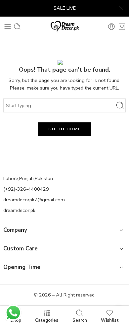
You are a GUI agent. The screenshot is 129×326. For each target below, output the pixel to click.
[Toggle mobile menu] (7, 27)
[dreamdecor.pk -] (65, 26)
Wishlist (110, 320)
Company (15, 230)
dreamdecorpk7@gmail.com (34, 199)
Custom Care (20, 248)
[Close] (121, 8)
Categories (46, 320)
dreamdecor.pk (19, 210)
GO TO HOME (64, 129)
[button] (64, 231)
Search (79, 320)
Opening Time (21, 267)
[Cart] (122, 27)
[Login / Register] (111, 27)
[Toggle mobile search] (17, 26)
